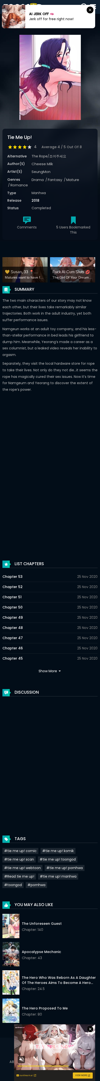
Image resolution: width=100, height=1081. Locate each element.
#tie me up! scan (19, 859)
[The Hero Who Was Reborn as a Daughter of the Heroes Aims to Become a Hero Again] (10, 983)
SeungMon (41, 171)
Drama (38, 179)
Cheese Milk (42, 163)
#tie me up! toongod (58, 859)
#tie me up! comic (20, 850)
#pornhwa (36, 884)
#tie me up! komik (58, 850)
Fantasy (55, 179)
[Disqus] (50, 761)
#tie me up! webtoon (22, 867)
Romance (19, 185)
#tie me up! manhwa (58, 876)
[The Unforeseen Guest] (10, 927)
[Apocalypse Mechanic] (10, 955)
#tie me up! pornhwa (64, 867)
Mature (72, 179)
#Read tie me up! (19, 876)
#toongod (13, 884)
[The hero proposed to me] (10, 1011)
